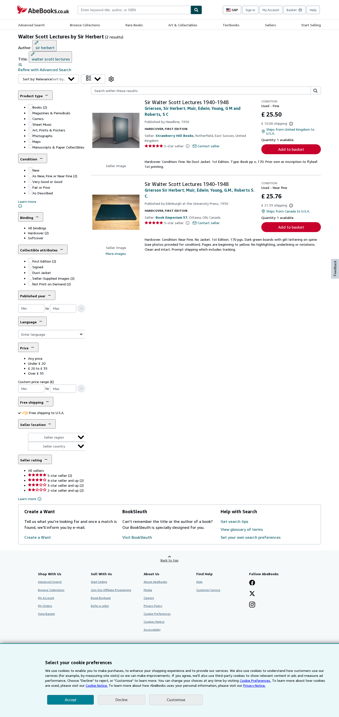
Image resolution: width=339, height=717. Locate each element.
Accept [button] (70, 700)
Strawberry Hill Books (175, 135)
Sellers (270, 25)
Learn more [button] (27, 499)
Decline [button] (121, 700)
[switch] (19, 413)
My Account (271, 10)
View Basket (46, 614)
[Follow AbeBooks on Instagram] (252, 605)
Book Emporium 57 (171, 217)
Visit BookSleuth (137, 537)
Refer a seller (100, 606)
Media (148, 590)
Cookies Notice (154, 622)
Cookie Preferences (157, 614)
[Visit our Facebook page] (252, 583)
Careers (149, 598)
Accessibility (152, 629)
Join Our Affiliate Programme (111, 590)
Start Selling (311, 25)
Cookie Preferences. (255, 680)
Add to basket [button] (291, 149)
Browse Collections (85, 25)
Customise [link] (176, 699)
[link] (111, 79)
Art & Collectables (182, 25)
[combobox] (134, 10)
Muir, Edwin (198, 108)
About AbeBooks (155, 582)
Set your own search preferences (251, 537)
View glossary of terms (242, 529)
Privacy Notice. (254, 685)
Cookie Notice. (97, 685)
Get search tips (234, 521)
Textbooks (231, 25)
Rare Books (134, 25)
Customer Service (208, 590)
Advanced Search (31, 25)
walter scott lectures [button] (51, 59)
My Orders (45, 606)
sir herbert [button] (45, 47)
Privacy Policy (153, 606)
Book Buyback (101, 598)
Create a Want (37, 537)
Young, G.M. (221, 190)
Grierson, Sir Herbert (165, 108)
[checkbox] (30, 106)
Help (313, 10)
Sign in (250, 10)
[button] (56, 113)
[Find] (196, 10)
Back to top (169, 560)
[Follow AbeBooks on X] (252, 594)
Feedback (335, 268)
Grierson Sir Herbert (164, 190)
